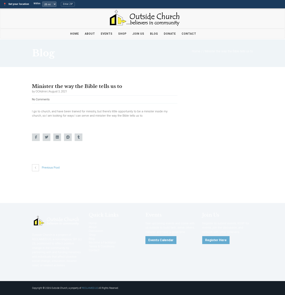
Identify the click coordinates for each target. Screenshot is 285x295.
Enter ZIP (68, 4)
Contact (189, 33)
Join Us (138, 33)
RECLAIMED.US (90, 288)
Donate (170, 33)
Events (106, 33)
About (90, 33)
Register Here (216, 240)
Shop (122, 33)
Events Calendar (161, 240)
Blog (154, 33)
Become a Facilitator (102, 242)
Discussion (96, 231)
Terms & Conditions (102, 246)
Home (74, 33)
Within (37, 3)
